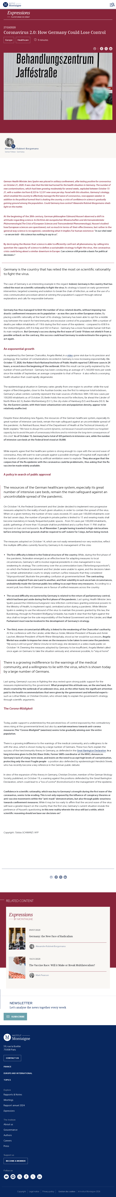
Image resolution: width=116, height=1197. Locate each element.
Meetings (8, 1100)
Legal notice (34, 1191)
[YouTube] (6, 1176)
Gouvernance (11, 1129)
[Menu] (112, 4)
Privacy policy (48, 1191)
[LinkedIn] (110, 48)
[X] (106, 48)
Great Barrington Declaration (91, 750)
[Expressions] (18, 14)
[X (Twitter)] (33, 1176)
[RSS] (19, 1176)
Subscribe (17, 1016)
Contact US (12, 1058)
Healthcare (23, 40)
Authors (8, 1135)
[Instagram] (13, 1176)
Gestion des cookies (66, 1191)
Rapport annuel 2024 (14, 1105)
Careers (8, 1140)
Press (6, 1146)
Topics (7, 1080)
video (70, 355)
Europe (8, 40)
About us (8, 1124)
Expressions (9, 1110)
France (7, 1066)
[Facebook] (101, 48)
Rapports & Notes (13, 1094)
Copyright (21, 1191)
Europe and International (18, 1073)
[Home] (12, 4)
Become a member (16, 1161)
